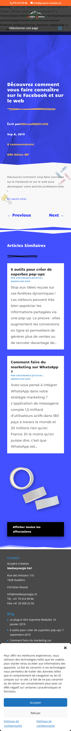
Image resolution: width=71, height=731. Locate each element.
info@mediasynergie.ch (22, 594)
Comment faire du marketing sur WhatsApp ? (34, 367)
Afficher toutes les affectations (27, 529)
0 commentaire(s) (20, 144)
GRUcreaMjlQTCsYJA (34, 124)
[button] (65, 648)
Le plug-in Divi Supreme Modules (31, 619)
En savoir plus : (17, 199)
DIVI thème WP (18, 154)
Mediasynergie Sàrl (19, 568)
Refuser (36, 713)
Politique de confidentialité (13, 723)
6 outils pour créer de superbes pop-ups (31, 271)
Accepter (35, 702)
